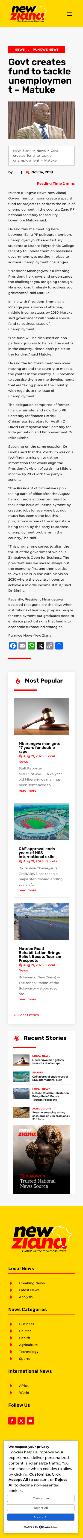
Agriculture (41, 1108)
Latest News (29, 1290)
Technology (29, 1352)
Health (24, 1338)
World (24, 1393)
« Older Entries (26, 1015)
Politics (25, 1331)
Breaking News (32, 1283)
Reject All (41, 1508)
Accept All (40, 1517)
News (20, 49)
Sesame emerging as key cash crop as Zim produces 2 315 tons (51, 1116)
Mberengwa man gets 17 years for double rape (39, 747)
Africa (24, 1386)
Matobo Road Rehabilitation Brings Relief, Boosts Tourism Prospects (40, 954)
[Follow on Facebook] (12, 1421)
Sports (51, 861)
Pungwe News (46, 49)
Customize (41, 1498)
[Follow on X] (21, 1421)
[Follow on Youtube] (30, 1421)
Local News (41, 1055)
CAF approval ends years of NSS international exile (37, 852)
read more (27, 790)
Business (26, 1324)
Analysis (26, 1297)
